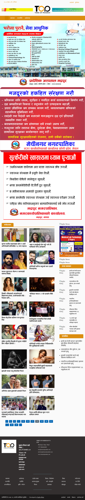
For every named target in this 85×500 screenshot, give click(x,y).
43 (11, 425)
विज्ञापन (73, 497)
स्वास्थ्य (64, 481)
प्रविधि (21, 481)
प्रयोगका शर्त (80, 497)
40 (46, 421)
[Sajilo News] (71, 224)
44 (16, 425)
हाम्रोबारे (72, 2)
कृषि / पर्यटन (21, 484)
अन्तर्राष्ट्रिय (7, 484)
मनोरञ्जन (77, 478)
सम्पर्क (68, 497)
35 (23, 421)
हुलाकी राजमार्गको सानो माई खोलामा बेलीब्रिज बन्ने (70, 356)
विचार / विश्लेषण (49, 478)
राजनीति (19, 18)
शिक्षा (63, 478)
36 (28, 421)
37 (32, 421)
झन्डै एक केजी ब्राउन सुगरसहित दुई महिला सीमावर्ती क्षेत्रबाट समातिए (71, 343)
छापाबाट (49, 484)
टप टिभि (77, 481)
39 (41, 421)
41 (51, 421)
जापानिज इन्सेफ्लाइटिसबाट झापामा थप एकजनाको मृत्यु (72, 362)
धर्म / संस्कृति (49, 481)
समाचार (12, 18)
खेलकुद (64, 484)
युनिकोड (77, 2)
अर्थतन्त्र (27, 18)
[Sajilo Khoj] (17, 11)
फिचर (35, 484)
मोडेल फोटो (78, 484)
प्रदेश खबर (35, 478)
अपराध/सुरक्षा (35, 481)
